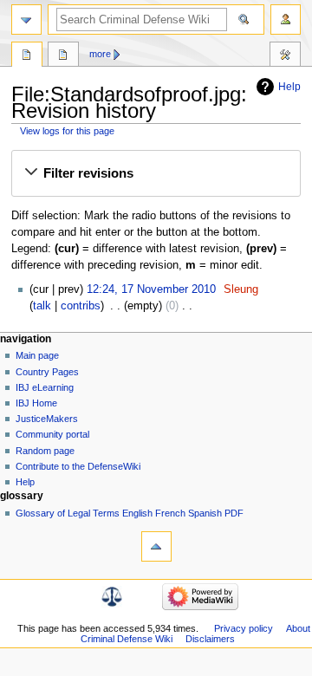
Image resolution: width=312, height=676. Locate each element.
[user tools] (285, 19)
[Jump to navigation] (26, 19)
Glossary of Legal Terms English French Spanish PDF (130, 513)
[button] (156, 173)
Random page (45, 450)
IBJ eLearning (45, 387)
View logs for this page (67, 131)
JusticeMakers (47, 418)
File (27, 56)
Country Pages (47, 372)
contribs (81, 306)
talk (42, 306)
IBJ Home (36, 403)
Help (289, 87)
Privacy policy (243, 628)
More (100, 54)
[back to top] (156, 546)
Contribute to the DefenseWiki (78, 466)
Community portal (52, 434)
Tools (285, 56)
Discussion (63, 56)
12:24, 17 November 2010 (151, 289)
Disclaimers (210, 639)
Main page (37, 355)
